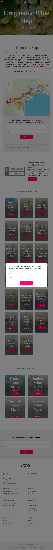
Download (26, 283)
